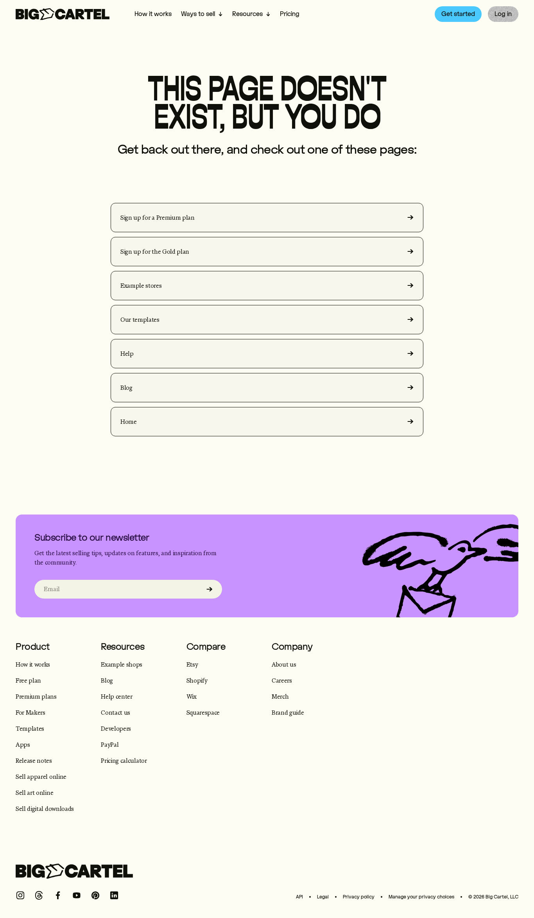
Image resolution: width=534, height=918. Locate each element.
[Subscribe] (209, 589)
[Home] (62, 14)
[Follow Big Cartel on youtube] (76, 895)
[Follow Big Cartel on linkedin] (114, 895)
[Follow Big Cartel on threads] (39, 895)
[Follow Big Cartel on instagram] (20, 895)
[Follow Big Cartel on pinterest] (95, 895)
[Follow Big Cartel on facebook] (58, 895)
